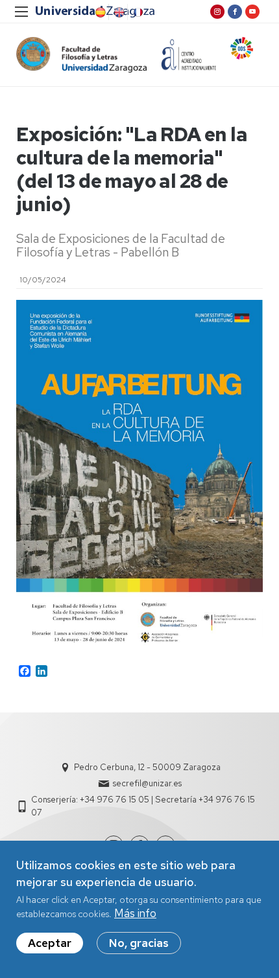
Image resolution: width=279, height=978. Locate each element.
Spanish (99, 12)
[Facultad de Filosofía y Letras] (81, 55)
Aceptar (49, 943)
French (137, 12)
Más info (135, 913)
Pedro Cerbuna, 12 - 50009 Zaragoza (147, 767)
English (118, 12)
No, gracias (139, 943)
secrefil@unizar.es (147, 783)
